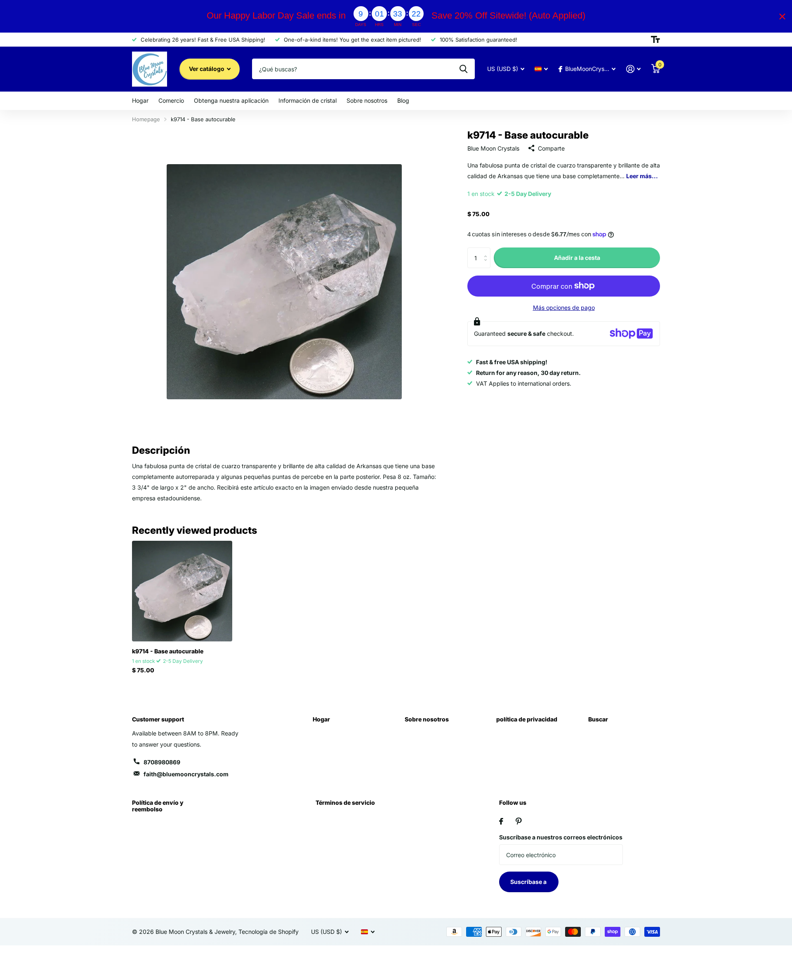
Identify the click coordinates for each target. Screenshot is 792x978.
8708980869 (162, 762)
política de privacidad (526, 719)
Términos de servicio (345, 802)
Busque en (463, 69)
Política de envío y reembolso (158, 806)
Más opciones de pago (564, 307)
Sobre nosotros (366, 100)
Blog (403, 100)
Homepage (146, 119)
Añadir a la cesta (577, 257)
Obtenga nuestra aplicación (231, 100)
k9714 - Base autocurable (167, 651)
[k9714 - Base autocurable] (182, 591)
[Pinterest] (519, 821)
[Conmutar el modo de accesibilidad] (655, 39)
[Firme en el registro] (633, 69)
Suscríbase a (529, 881)
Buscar (598, 719)
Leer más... (642, 175)
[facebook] (501, 821)
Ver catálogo (207, 68)
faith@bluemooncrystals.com (186, 774)
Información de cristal (307, 100)
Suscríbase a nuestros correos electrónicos (560, 837)
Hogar (140, 100)
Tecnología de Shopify (268, 931)
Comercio (171, 100)
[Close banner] (782, 16)
